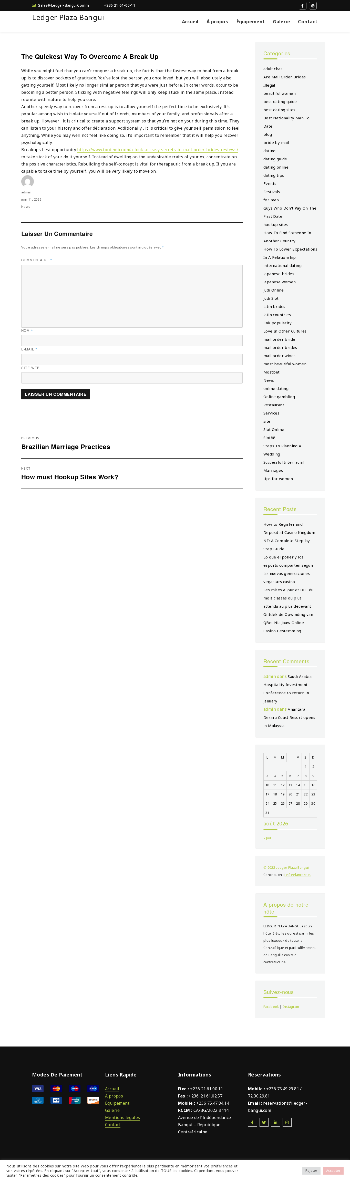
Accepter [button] (333, 1170)
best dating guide (280, 101)
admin (26, 192)
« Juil (267, 838)
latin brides (274, 306)
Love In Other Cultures (285, 331)
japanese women (279, 281)
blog (267, 134)
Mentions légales (122, 1117)
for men (271, 199)
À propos (217, 21)
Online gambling (279, 396)
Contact (307, 21)
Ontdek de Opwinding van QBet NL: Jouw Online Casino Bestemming (288, 622)
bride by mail (276, 142)
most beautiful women (284, 363)
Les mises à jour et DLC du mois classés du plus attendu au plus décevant (288, 598)
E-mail (29, 349)
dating (269, 150)
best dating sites (279, 109)
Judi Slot (271, 298)
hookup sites (275, 224)
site (267, 421)
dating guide (275, 158)
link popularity (277, 322)
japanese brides (278, 273)
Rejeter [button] (311, 1170)
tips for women (278, 478)
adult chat (272, 68)
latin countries (277, 314)
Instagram (291, 1006)
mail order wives (279, 355)
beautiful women (279, 93)
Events (269, 183)
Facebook (271, 1006)
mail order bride (279, 339)
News (25, 206)
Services (271, 413)
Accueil (190, 21)
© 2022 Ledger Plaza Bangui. (286, 867)
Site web (30, 367)
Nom (27, 330)
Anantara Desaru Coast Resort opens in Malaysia (289, 717)
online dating (276, 388)
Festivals (271, 191)
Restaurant (273, 404)
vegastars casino (279, 581)
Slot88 (269, 437)
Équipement (250, 21)
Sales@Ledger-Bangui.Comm (63, 5)
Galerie (281, 21)
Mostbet (271, 372)
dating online (276, 167)
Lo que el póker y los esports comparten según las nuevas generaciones (288, 565)
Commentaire (36, 259)
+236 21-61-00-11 (119, 5)
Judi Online (273, 290)
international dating (282, 265)
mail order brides (280, 347)
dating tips (273, 175)
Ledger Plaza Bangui (68, 17)
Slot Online (273, 429)
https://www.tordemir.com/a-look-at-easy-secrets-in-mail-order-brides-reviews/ (157, 149)
